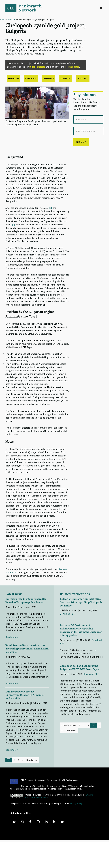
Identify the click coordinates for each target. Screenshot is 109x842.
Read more (11, 637)
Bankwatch (25, 8)
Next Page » (31, 760)
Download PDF (67, 613)
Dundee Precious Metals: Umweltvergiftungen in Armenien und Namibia (24, 695)
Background (48, 78)
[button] (101, 8)
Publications (31, 78)
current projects (37, 66)
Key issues (82, 78)
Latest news (13, 78)
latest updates (72, 66)
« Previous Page (68, 725)
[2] (13, 224)
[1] (50, 207)
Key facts (65, 78)
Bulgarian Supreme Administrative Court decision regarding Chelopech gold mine (81, 602)
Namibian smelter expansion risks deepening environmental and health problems (27, 649)
